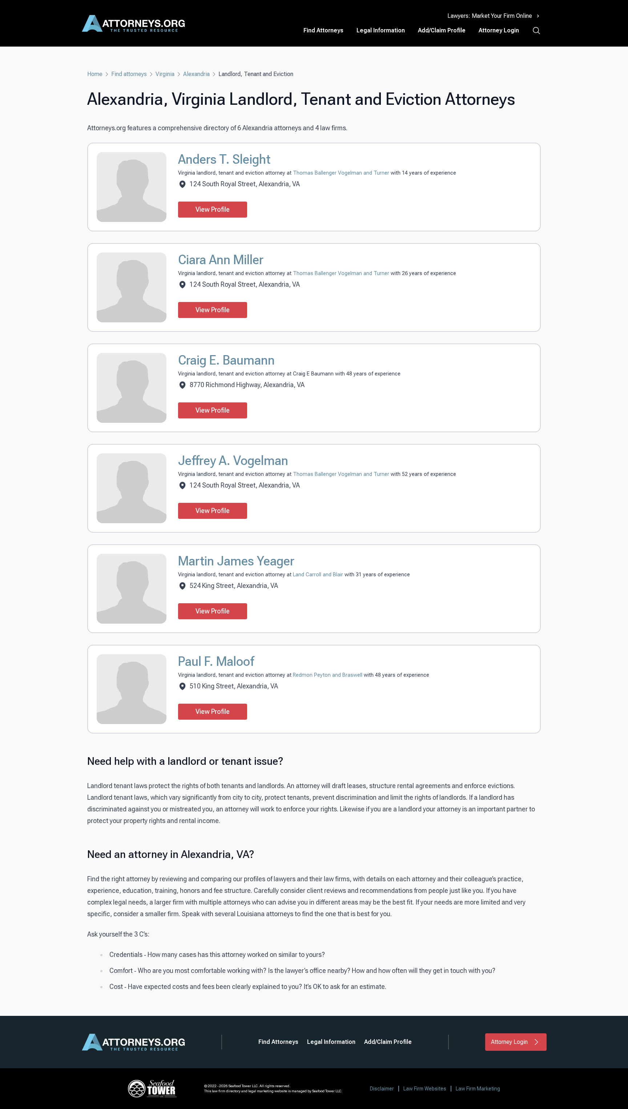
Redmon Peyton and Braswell (328, 675)
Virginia (165, 74)
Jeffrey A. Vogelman (233, 460)
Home (94, 74)
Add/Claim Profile (442, 30)
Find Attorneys (323, 30)
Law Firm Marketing (478, 1089)
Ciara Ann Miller (220, 259)
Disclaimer (382, 1089)
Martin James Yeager (236, 561)
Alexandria (196, 74)
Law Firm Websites (424, 1089)
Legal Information (381, 30)
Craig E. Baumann (226, 360)
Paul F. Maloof (216, 661)
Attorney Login (499, 30)
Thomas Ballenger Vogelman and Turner (342, 173)
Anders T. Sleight (224, 159)
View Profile (213, 209)
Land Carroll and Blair (319, 575)
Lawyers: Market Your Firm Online (489, 15)
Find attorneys (129, 74)
